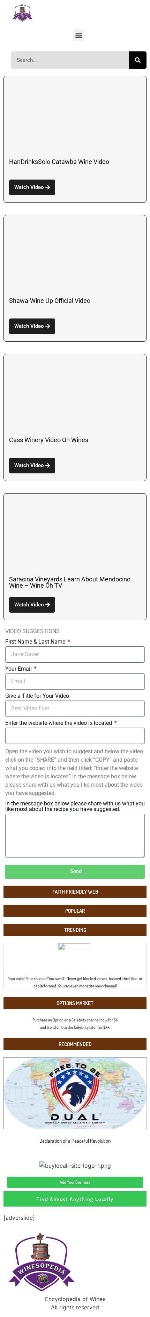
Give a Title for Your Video (37, 696)
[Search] (138, 60)
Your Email (19, 669)
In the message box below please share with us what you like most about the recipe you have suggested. (75, 806)
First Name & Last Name (36, 642)
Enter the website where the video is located (59, 723)
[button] (78, 35)
